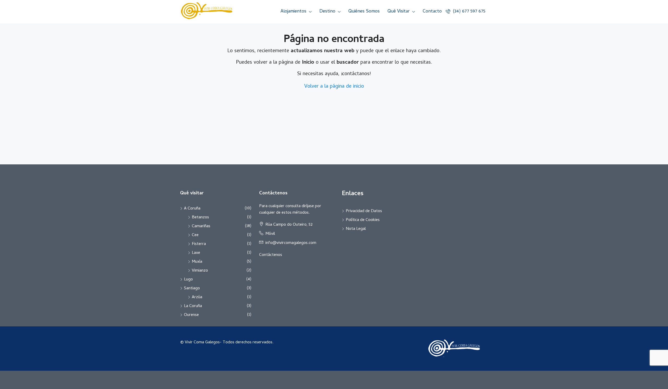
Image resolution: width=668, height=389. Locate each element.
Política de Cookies (363, 220)
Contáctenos (270, 255)
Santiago (192, 288)
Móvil (270, 234)
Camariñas (201, 226)
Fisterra (199, 244)
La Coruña (193, 306)
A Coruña (192, 208)
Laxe (196, 253)
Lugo (188, 279)
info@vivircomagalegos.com (290, 243)
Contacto (432, 11)
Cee (195, 235)
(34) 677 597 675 (468, 11)
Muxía (197, 262)
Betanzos (200, 217)
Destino (327, 11)
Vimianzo (200, 270)
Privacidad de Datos (364, 211)
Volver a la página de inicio (334, 86)
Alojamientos (293, 11)
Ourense (191, 315)
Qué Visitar (398, 11)
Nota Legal (356, 229)
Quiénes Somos (364, 11)
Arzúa (197, 297)
